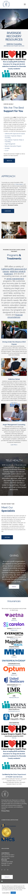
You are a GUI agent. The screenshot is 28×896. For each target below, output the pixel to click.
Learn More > (14, 357)
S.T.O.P (6, 150)
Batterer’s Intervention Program (13, 146)
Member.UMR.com (14, 697)
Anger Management (10, 144)
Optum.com (14, 675)
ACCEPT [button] (13, 892)
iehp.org (14, 738)
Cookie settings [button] (6, 892)
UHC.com (14, 686)
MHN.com (14, 657)
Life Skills (7, 148)
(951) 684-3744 (5, 865)
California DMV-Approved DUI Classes (15, 133)
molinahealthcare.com (14, 711)
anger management (15, 279)
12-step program (18, 184)
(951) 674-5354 (5, 858)
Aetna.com (14, 620)
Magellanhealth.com (14, 648)
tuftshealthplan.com (14, 724)
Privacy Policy (5, 811)
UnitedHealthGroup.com (14, 665)
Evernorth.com (14, 639)
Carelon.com (14, 630)
